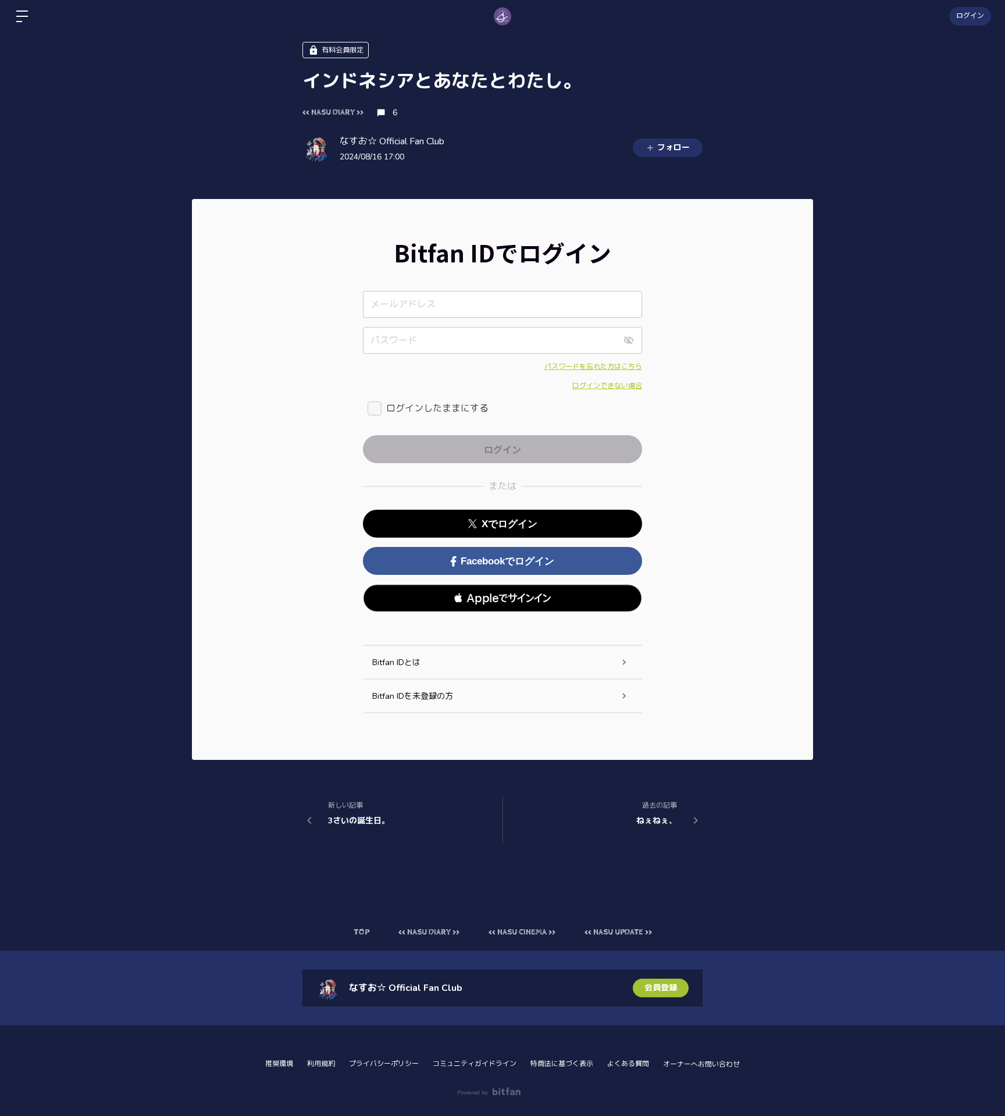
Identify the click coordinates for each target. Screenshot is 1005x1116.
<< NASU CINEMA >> (522, 932)
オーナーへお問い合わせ (701, 1064)
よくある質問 (628, 1063)
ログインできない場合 (607, 385)
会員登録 (660, 987)
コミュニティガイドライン (474, 1063)
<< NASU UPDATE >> (618, 932)
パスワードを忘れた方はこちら (593, 366)
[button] (502, 598)
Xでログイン (509, 523)
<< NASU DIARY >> (332, 112)
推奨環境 (279, 1063)
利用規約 (321, 1063)
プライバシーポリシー (384, 1063)
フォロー (673, 147)
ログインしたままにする (437, 408)
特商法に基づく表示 (561, 1063)
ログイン (970, 16)
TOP (361, 932)
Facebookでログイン (507, 561)
